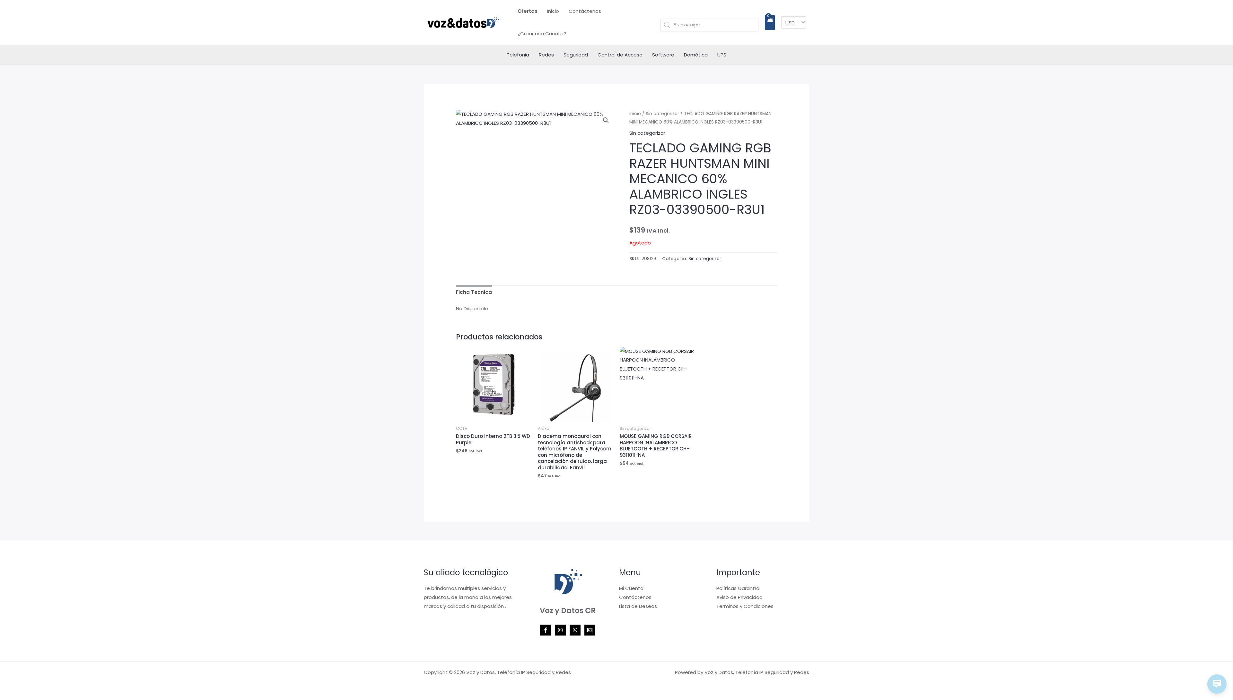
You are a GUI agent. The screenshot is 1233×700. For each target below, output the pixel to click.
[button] (606, 120)
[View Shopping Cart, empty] (770, 22)
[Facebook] (545, 630)
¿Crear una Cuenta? (542, 33)
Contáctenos (585, 11)
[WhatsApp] (575, 630)
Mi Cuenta (631, 588)
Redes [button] (546, 54)
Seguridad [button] (576, 54)
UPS (721, 54)
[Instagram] (560, 630)
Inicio (553, 11)
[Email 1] (589, 630)
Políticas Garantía (737, 588)
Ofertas (528, 11)
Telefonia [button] (518, 54)
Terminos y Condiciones (745, 606)
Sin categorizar (662, 114)
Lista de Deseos (638, 606)
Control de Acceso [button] (620, 54)
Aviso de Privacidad (739, 597)
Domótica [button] (696, 54)
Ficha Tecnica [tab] (474, 292)
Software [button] (663, 54)
